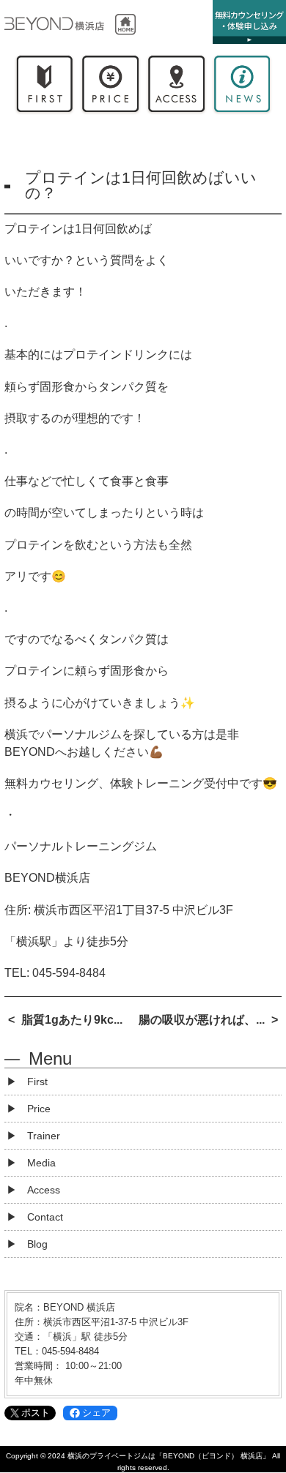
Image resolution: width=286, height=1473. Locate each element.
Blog (37, 1244)
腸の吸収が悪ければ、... (202, 1019)
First (45, 87)
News (242, 87)
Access (176, 87)
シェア (96, 1412)
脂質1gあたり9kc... (71, 1019)
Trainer (43, 1136)
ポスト (35, 1412)
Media (41, 1163)
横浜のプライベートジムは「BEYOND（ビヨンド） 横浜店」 (168, 1456)
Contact (45, 1217)
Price (110, 87)
